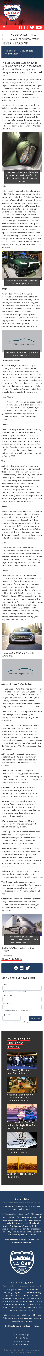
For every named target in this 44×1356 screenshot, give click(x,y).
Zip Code (6, 1014)
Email (5, 984)
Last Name (7, 1003)
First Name (7, 995)
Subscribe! (35, 1018)
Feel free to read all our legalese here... (22, 1326)
